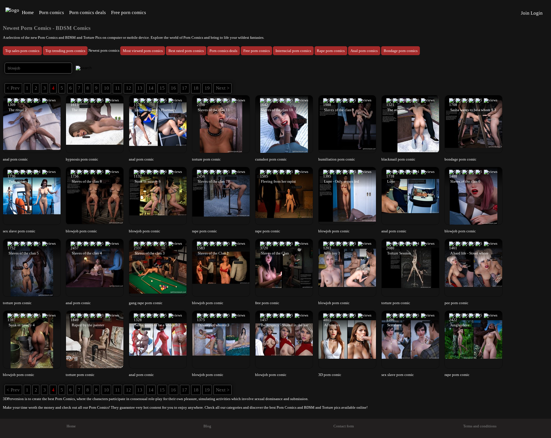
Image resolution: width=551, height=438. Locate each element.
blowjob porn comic (81, 231)
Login (537, 13)
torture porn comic (206, 159)
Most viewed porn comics (143, 51)
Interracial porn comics (293, 51)
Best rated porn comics (186, 51)
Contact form (343, 426)
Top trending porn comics (65, 51)
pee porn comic (456, 303)
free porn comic (267, 303)
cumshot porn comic (271, 159)
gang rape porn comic (145, 303)
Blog (207, 426)
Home (28, 12)
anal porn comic (15, 159)
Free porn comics (128, 12)
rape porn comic (204, 231)
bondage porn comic (460, 159)
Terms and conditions (479, 426)
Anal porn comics (364, 51)
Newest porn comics (103, 51)
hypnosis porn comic (82, 159)
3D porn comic (329, 375)
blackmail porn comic (398, 159)
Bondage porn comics (401, 51)
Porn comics (51, 12)
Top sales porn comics (22, 51)
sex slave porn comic (19, 231)
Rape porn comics (331, 51)
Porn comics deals (87, 12)
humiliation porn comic (336, 159)
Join (525, 13)
